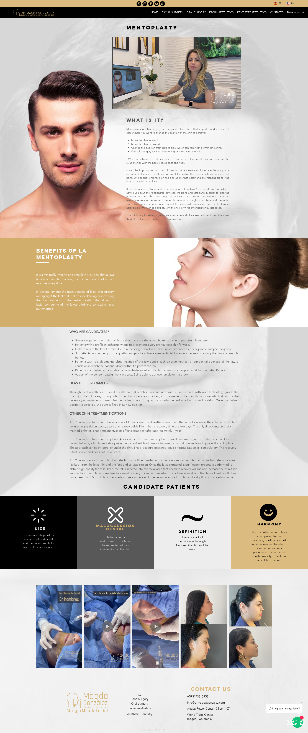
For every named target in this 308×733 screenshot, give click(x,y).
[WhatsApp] (139, 3)
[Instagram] (144, 3)
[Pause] (117, 104)
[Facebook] (150, 3)
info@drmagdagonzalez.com (206, 702)
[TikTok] (162, 3)
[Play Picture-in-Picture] (230, 104)
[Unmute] (123, 104)
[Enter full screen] (236, 104)
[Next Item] (266, 626)
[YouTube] (156, 3)
